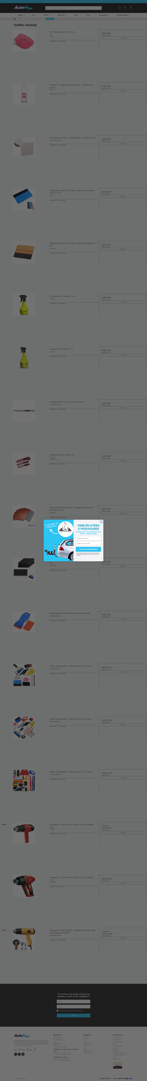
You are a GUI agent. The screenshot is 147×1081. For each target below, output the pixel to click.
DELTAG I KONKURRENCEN (88, 549)
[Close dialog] (101, 521)
